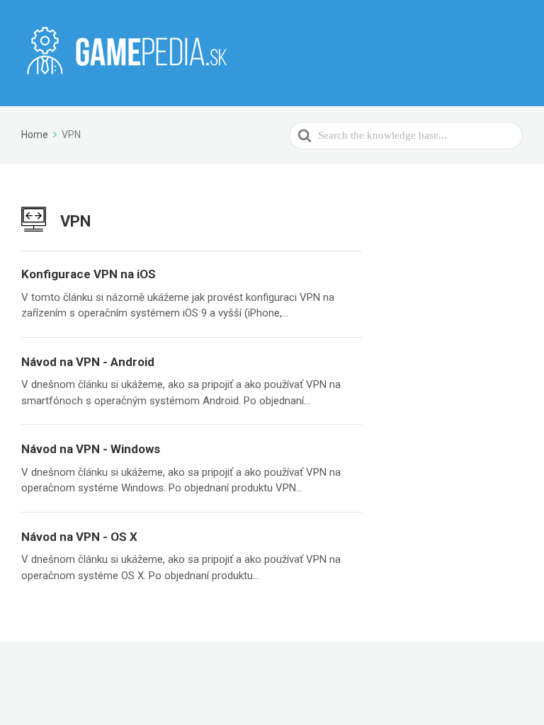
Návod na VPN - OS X (79, 537)
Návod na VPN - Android (87, 362)
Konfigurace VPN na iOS (88, 274)
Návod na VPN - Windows (90, 449)
